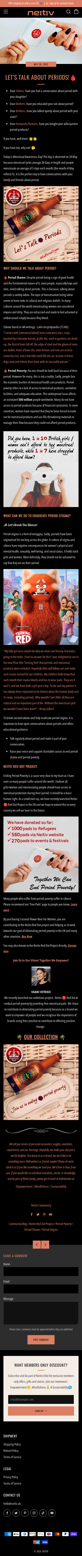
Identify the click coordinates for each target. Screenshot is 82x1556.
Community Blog (18, 1223)
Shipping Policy (12, 1444)
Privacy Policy (10, 1477)
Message (8, 1298)
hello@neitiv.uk (12, 1503)
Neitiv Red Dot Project (41, 1223)
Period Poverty (64, 1223)
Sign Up (39, 1411)
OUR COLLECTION (41, 1036)
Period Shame (32, 1229)
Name (6, 1264)
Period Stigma (50, 1229)
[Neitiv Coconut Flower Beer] (41, 1082)
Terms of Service (12, 1457)
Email (6, 1281)
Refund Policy (10, 1450)
